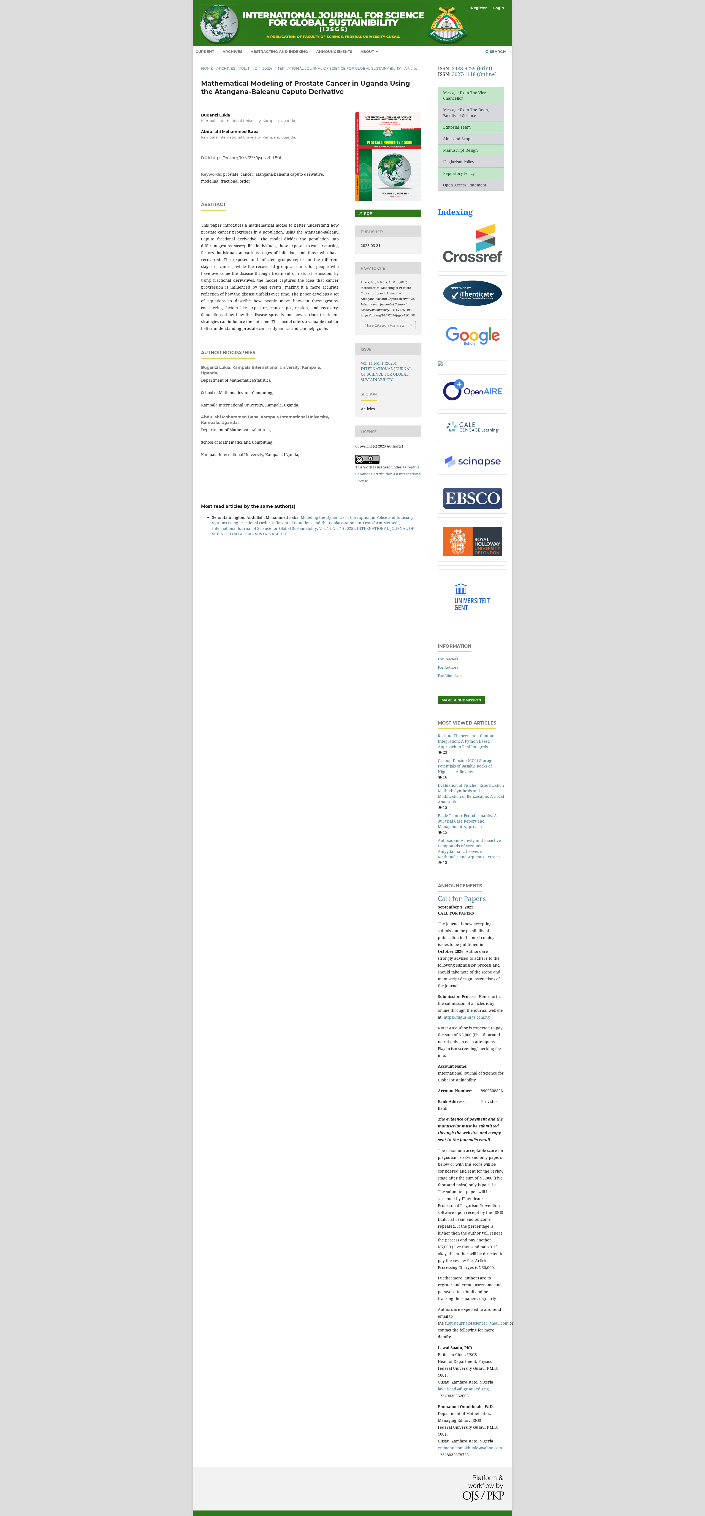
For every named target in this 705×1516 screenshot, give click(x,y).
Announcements (334, 51)
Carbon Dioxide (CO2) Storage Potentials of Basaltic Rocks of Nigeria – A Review (466, 766)
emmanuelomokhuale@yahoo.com (470, 1447)
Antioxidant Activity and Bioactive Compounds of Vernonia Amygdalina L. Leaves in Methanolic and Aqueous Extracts (469, 848)
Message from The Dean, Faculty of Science (466, 112)
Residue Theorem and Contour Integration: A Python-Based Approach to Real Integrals (466, 741)
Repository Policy (459, 173)
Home (207, 68)
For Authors (448, 667)
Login (498, 8)
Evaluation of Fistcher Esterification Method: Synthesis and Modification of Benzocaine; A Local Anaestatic (471, 793)
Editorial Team (457, 127)
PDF (367, 213)
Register (479, 8)
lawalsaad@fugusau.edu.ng (463, 1389)
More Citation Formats (385, 325)
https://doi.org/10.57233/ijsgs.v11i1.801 (246, 157)
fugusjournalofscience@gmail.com (476, 1323)
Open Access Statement (464, 185)
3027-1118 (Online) (474, 74)
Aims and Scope (458, 138)
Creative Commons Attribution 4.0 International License (388, 474)
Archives (232, 51)
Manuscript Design (460, 150)
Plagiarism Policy (458, 161)
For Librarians (450, 675)
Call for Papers (462, 898)
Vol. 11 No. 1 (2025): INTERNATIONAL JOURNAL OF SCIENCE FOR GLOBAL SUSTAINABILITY (319, 68)
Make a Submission (461, 700)
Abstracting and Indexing (279, 51)
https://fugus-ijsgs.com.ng (467, 1017)
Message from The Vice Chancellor (464, 95)
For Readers (448, 659)
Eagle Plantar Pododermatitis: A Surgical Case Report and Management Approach (467, 821)
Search (497, 51)
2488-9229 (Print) (472, 68)
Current (205, 51)
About (367, 51)
